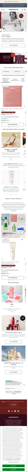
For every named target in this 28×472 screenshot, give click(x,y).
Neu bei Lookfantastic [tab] (15, 80)
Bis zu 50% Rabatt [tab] (23, 80)
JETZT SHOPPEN (13, 45)
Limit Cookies (13, 465)
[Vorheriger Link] (2, 146)
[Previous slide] (1, 30)
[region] (13, 449)
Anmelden (13, 404)
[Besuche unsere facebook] (8, 411)
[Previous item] (2, 106)
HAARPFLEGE (17, 71)
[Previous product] (2, 259)
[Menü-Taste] (1, 9)
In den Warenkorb (12, 124)
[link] (23, 9)
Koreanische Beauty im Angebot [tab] (5, 80)
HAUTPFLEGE (6, 71)
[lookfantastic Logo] (13, 9)
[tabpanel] (13, 106)
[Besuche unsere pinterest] (18, 411)
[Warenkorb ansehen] (25, 9)
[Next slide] (25, 30)
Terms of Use (17, 459)
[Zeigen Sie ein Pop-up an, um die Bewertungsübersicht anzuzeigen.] (12, 114)
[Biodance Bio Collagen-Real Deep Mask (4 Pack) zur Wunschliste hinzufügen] (22, 86)
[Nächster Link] (25, 146)
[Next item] (25, 106)
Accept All (13, 469)
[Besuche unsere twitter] (12, 411)
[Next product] (25, 259)
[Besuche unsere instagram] (15, 411)
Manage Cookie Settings (13, 462)
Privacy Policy (9, 459)
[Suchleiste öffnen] (4, 9)
